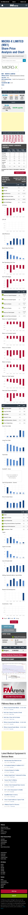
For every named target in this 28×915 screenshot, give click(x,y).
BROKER (5, 647)
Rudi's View (11, 714)
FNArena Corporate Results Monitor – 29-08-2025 (15, 722)
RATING (22, 647)
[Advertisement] (14, 23)
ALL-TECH (3, 873)
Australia (11, 709)
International (4, 852)
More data (14, 622)
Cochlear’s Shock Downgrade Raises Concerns (14, 785)
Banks (2, 879)
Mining (2, 885)
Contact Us (3, 833)
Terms (2, 830)
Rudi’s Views (3, 858)
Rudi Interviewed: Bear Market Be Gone (12, 760)
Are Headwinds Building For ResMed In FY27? (14, 765)
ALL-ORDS (3, 872)
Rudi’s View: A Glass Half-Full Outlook (12, 717)
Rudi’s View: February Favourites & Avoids (13, 712)
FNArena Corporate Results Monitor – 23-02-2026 (15, 707)
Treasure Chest (13, 782)
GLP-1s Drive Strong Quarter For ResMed (13, 790)
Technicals (12, 772)
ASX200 (2, 869)
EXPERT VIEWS (8, 626)
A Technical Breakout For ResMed (11, 770)
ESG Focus (3, 843)
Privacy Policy (4, 831)
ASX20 (2, 864)
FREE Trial (14, 891)
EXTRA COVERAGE (9, 630)
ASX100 (2, 867)
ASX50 (2, 866)
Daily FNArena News (5, 846)
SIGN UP (14, 895)
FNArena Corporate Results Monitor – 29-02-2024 (15, 727)
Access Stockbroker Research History (12, 655)
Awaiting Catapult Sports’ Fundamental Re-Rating (15, 775)
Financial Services (4, 882)
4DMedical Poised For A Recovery (11, 804)
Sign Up (14, 1)
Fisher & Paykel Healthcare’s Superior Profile (14, 799)
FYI (1, 845)
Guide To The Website (5, 828)
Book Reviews (4, 840)
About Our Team (4, 827)
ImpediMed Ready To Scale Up (10, 794)
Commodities (4, 842)
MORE (2, 887)
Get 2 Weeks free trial (5, 1)
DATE (15, 647)
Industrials (3, 884)
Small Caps (12, 777)
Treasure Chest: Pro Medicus (10, 780)
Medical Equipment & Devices (17, 75)
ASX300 (2, 870)
